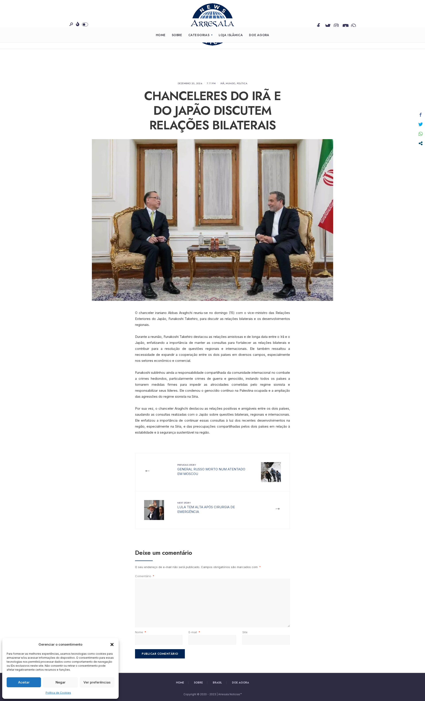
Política (242, 83)
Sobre (177, 35)
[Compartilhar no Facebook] (420, 114)
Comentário (144, 576)
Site (244, 632)
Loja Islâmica (231, 35)
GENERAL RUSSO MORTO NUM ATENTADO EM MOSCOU (211, 469)
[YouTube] (344, 25)
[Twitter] (327, 25)
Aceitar (24, 682)
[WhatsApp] (353, 25)
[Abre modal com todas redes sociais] (420, 143)
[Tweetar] (420, 124)
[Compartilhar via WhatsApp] (420, 133)
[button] (112, 644)
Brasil (217, 683)
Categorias (199, 35)
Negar (61, 682)
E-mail (194, 632)
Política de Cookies (58, 692)
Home (161, 35)
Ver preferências (96, 682)
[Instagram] (335, 25)
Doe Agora (259, 35)
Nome (140, 632)
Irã (222, 83)
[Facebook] (318, 25)
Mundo (230, 83)
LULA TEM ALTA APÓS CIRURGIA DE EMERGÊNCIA (206, 507)
